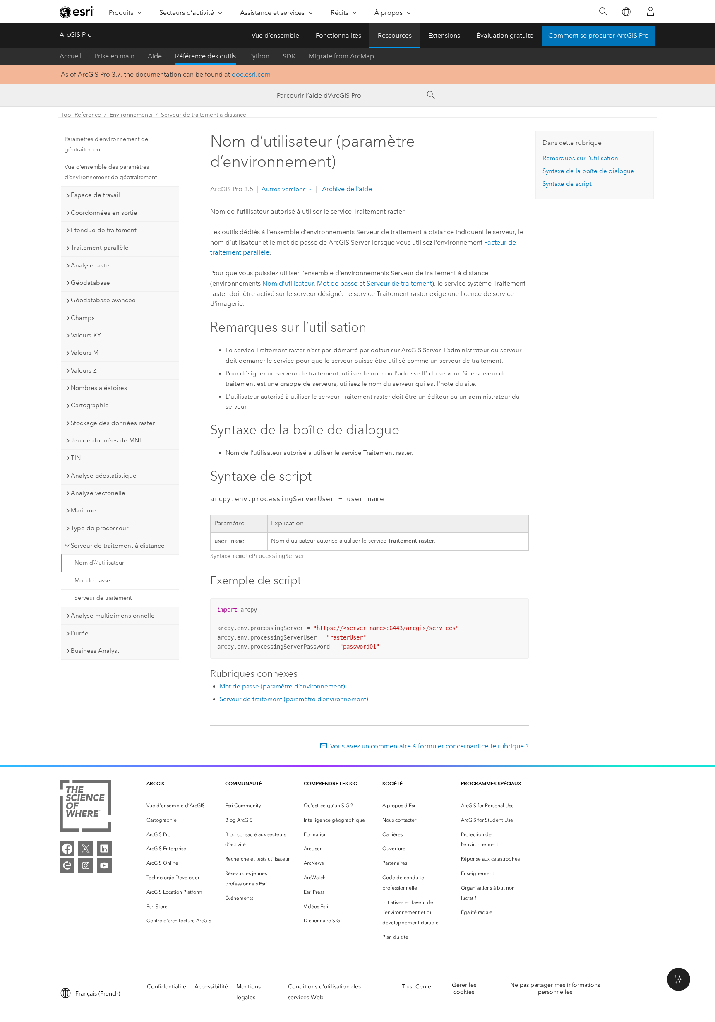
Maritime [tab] (83, 510)
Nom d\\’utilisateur (99, 562)
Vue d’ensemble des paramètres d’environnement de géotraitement (111, 172)
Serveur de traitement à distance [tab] (118, 545)
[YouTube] (104, 865)
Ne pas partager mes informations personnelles (555, 988)
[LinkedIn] (104, 848)
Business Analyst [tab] (95, 650)
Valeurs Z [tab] (84, 370)
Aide (155, 56)
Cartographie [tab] (90, 405)
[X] (85, 848)
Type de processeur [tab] (99, 528)
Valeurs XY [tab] (86, 335)
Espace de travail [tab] (95, 195)
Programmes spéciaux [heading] (491, 783)
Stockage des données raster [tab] (113, 423)
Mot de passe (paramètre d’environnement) (282, 686)
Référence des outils (205, 56)
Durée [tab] (80, 633)
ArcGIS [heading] (155, 783)
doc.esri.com (251, 74)
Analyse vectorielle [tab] (98, 493)
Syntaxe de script (567, 184)
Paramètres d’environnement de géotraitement (106, 144)
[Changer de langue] (625, 11)
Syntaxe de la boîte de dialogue (588, 171)
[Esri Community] (67, 865)
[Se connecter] (650, 12)
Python (259, 56)
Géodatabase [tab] (90, 282)
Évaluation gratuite (505, 35)
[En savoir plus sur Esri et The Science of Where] (85, 807)
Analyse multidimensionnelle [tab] (113, 615)
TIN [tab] (76, 458)
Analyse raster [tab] (91, 265)
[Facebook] (67, 848)
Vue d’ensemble (275, 35)
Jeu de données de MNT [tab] (107, 440)
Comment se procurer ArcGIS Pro (598, 35)
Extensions (444, 35)
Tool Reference (81, 114)
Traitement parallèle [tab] (100, 247)
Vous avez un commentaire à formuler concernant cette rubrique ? (429, 746)
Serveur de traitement (103, 597)
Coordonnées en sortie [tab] (104, 212)
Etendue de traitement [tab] (104, 230)
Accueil (71, 56)
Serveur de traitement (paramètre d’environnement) (294, 699)
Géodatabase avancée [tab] (103, 300)
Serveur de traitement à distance (203, 114)
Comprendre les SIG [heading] (330, 783)
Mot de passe (92, 580)
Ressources (395, 35)
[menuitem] (179, 805)
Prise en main (114, 56)
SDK (289, 56)
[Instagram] (85, 865)
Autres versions (284, 189)
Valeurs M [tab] (84, 352)
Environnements (131, 114)
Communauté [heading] (243, 783)
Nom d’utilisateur (288, 283)
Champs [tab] (83, 318)
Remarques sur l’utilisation (580, 158)
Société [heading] (392, 783)
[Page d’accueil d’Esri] (77, 12)
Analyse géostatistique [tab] (104, 475)
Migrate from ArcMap (341, 56)
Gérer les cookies (464, 988)
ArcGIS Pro (76, 34)
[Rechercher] (603, 11)
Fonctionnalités (338, 35)
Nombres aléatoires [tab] (99, 388)
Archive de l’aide (346, 189)
